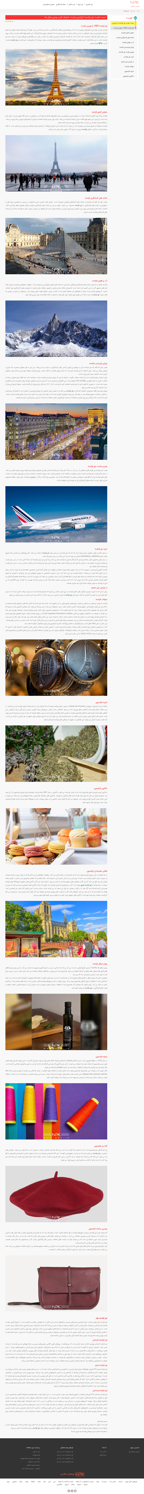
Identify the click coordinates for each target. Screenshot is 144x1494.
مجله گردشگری (60, 4)
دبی (54, 1481)
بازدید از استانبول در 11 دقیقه (85, 1481)
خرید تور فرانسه (129, 57)
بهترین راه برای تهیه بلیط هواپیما (30, 1458)
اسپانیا (79, 1484)
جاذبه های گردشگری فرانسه (125, 37)
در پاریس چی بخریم (127, 61)
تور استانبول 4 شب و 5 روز (65, 1455)
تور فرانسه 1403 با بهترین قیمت (123, 28)
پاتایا (20, 1481)
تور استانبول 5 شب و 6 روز (65, 1458)
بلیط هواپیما (36, 1455)
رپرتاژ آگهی (103, 1455)
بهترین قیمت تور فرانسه (126, 52)
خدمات (104, 1447)
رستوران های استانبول (33, 1465)
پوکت (26, 1481)
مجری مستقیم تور (48, 4)
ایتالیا (72, 1484)
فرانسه (84, 129)
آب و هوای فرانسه (128, 42)
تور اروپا (80, 4)
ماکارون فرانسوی (128, 76)
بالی (49, 1481)
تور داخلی (71, 4)
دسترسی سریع (135, 1447)
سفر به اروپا (36, 1451)
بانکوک (33, 1481)
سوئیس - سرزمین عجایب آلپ (31, 1468)
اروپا (8, 1481)
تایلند (39, 1481)
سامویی (14, 1481)
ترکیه (97, 1481)
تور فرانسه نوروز (86, 885)
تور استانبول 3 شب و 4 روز (65, 1451)
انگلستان (59, 1484)
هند (44, 1481)
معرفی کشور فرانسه (127, 33)
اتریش (67, 1484)
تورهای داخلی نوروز (131, 1481)
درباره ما (104, 1481)
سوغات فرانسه (129, 66)
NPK (100, 43)
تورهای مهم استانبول (66, 1447)
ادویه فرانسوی (129, 71)
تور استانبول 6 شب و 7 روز (65, 1462)
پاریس (32, 477)
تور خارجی (89, 4)
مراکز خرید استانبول (34, 1462)
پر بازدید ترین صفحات (33, 1447)
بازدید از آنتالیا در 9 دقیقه (65, 1481)
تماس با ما (103, 1451)
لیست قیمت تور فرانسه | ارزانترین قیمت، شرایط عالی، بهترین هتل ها (122, 23)
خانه (138, 11)
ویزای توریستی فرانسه (126, 47)
